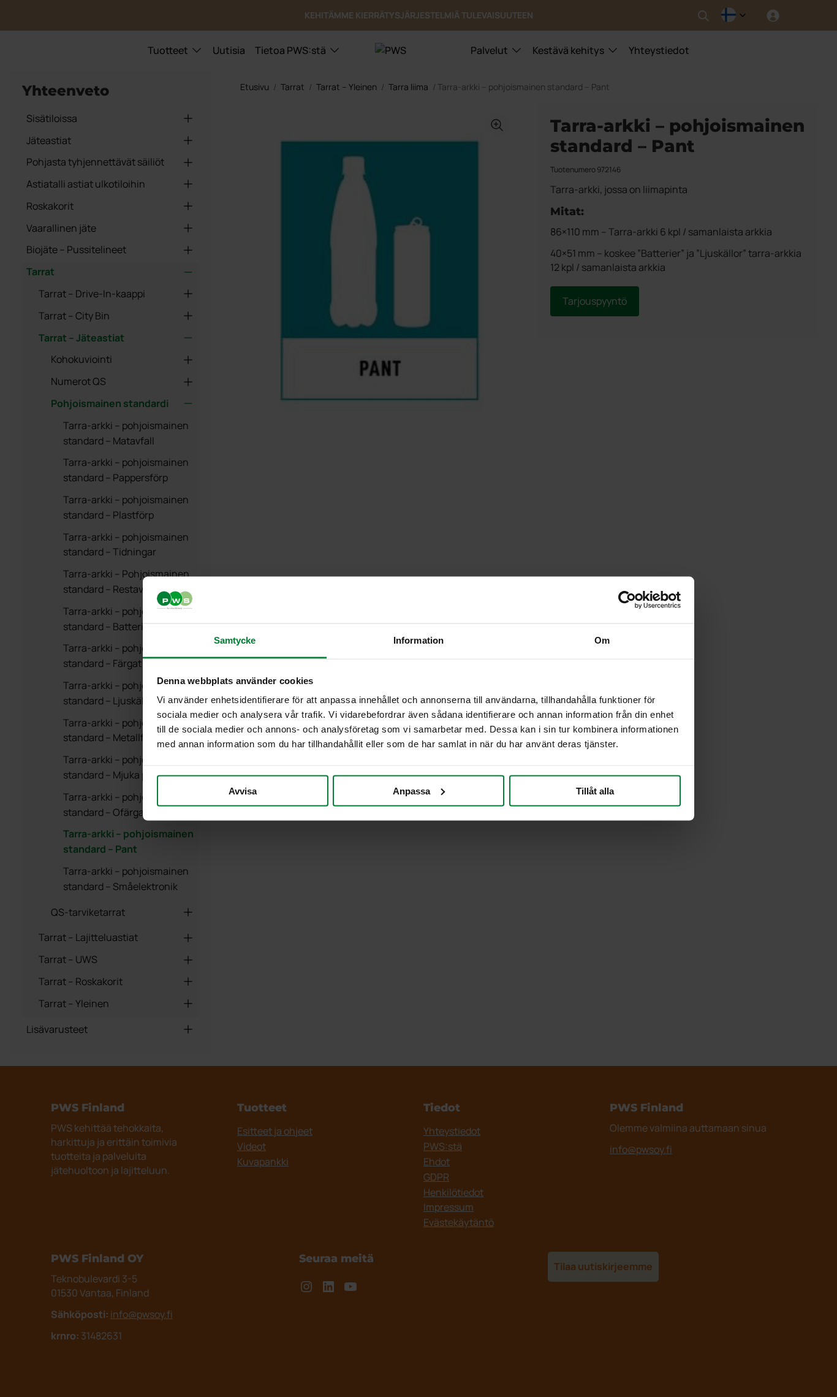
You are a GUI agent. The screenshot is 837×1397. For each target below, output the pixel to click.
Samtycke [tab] (235, 640)
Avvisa (243, 790)
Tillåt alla (595, 790)
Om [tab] (602, 640)
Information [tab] (418, 640)
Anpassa (411, 790)
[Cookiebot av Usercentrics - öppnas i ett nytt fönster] (627, 600)
